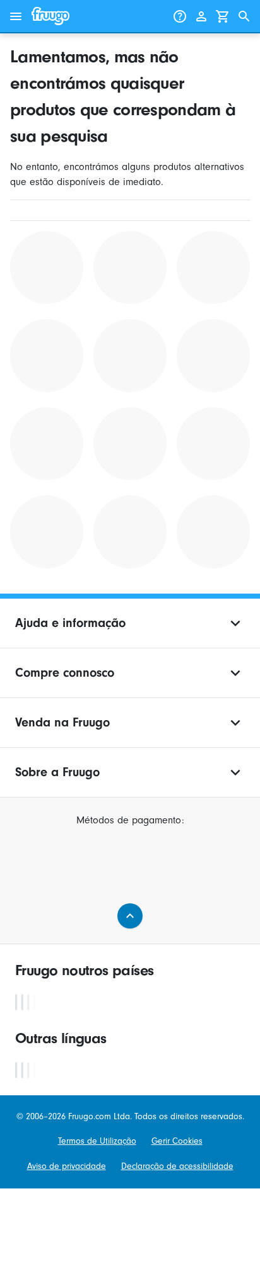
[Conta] (201, 16)
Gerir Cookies (177, 1141)
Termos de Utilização (97, 1141)
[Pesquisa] (244, 16)
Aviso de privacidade (66, 1166)
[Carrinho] (222, 16)
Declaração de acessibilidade (177, 1166)
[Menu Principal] (16, 16)
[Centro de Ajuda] (180, 16)
